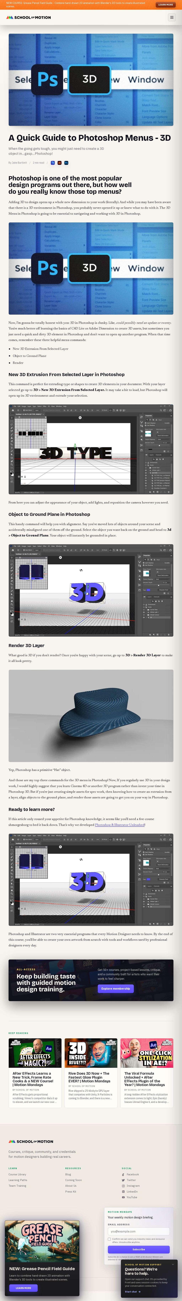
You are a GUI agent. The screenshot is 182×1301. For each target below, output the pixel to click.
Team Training (17, 1185)
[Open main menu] (172, 17)
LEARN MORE (165, 4)
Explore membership (115, 988)
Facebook (133, 1174)
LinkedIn (132, 1191)
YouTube (132, 1197)
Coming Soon (73, 1180)
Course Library (17, 1174)
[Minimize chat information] (173, 1264)
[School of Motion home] (28, 17)
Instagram (133, 1185)
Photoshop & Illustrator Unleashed (119, 825)
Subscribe (139, 1249)
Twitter (131, 1180)
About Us (70, 1185)
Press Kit (70, 1191)
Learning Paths (18, 1180)
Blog (68, 1174)
